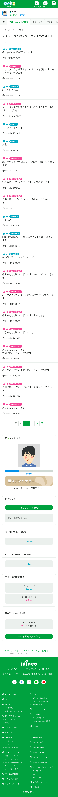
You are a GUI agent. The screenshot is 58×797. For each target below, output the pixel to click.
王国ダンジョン (39, 737)
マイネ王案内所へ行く (29, 636)
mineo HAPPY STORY (42, 762)
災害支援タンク (38, 704)
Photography (38, 747)
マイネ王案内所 (11, 779)
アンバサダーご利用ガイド (13, 769)
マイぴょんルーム (40, 782)
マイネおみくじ (38, 771)
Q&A (7, 699)
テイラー (15, 12)
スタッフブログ (11, 728)
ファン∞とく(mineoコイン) (44, 767)
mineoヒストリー (40, 752)
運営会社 (52, 674)
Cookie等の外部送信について (34, 674)
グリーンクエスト (12, 784)
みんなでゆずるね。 (39, 718)
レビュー (36, 726)
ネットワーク (9, 741)
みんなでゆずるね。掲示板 (41, 721)
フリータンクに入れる (40, 698)
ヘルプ (25, 669)
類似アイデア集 (10, 719)
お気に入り (37, 22)
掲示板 (7, 704)
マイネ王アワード (40, 757)
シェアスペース (39, 709)
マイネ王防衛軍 (39, 742)
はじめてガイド (14, 669)
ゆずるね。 (37, 714)
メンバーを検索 (31, 507)
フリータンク (38, 694)
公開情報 (8, 737)
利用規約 (45, 669)
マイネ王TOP (10, 694)
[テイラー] (29, 455)
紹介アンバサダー (11, 756)
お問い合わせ (34, 669)
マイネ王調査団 (11, 774)
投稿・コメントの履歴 (19, 22)
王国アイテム (37, 774)
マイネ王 (8, 744)
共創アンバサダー (10, 765)
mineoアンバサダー (13, 752)
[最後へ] (42, 423)
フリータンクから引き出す (41, 701)
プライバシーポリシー (11, 674)
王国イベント (37, 777)
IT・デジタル (9, 708)
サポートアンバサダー (12, 759)
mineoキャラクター (11, 747)
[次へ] (37, 423)
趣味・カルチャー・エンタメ (14, 711)
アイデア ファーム (12, 716)
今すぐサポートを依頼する (13, 762)
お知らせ (36, 787)
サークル (8, 732)
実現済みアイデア (10, 723)
